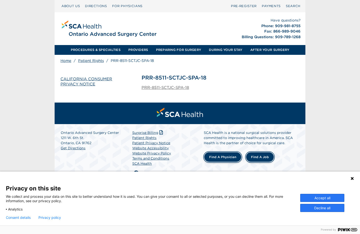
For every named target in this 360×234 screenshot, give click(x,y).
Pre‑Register (244, 6)
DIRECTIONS (96, 6)
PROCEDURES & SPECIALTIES (95, 50)
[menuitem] (71, 6)
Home (65, 60)
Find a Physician (222, 157)
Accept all (322, 198)
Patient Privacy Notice (151, 143)
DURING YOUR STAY (225, 50)
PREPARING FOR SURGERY (178, 50)
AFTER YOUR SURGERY (269, 50)
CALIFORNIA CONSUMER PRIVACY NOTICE (86, 81)
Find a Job (260, 157)
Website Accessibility (150, 148)
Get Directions (73, 148)
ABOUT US (70, 6)
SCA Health (142, 163)
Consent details (18, 218)
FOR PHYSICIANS (127, 6)
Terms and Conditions (150, 158)
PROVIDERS (138, 50)
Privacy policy (49, 218)
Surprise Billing (145, 133)
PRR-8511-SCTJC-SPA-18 (165, 87)
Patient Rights (91, 60)
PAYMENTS (271, 6)
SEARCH (293, 6)
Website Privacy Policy (151, 153)
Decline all (322, 208)
